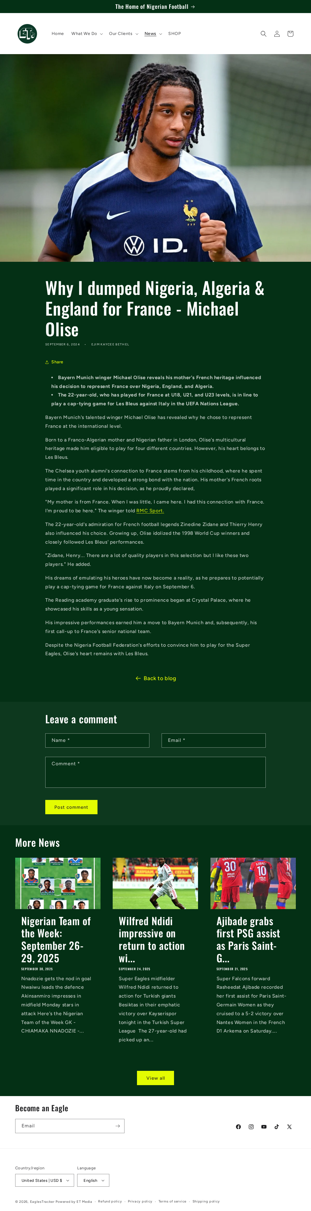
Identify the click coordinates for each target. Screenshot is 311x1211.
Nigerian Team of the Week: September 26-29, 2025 (56, 939)
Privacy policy (140, 1201)
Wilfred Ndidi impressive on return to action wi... (152, 939)
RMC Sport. (150, 511)
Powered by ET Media (74, 1202)
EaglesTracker (42, 1202)
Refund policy (110, 1201)
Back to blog (160, 678)
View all (155, 1078)
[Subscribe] (117, 1126)
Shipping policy (206, 1201)
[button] (86, 33)
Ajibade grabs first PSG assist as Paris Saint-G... (248, 939)
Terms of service (172, 1201)
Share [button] (57, 362)
